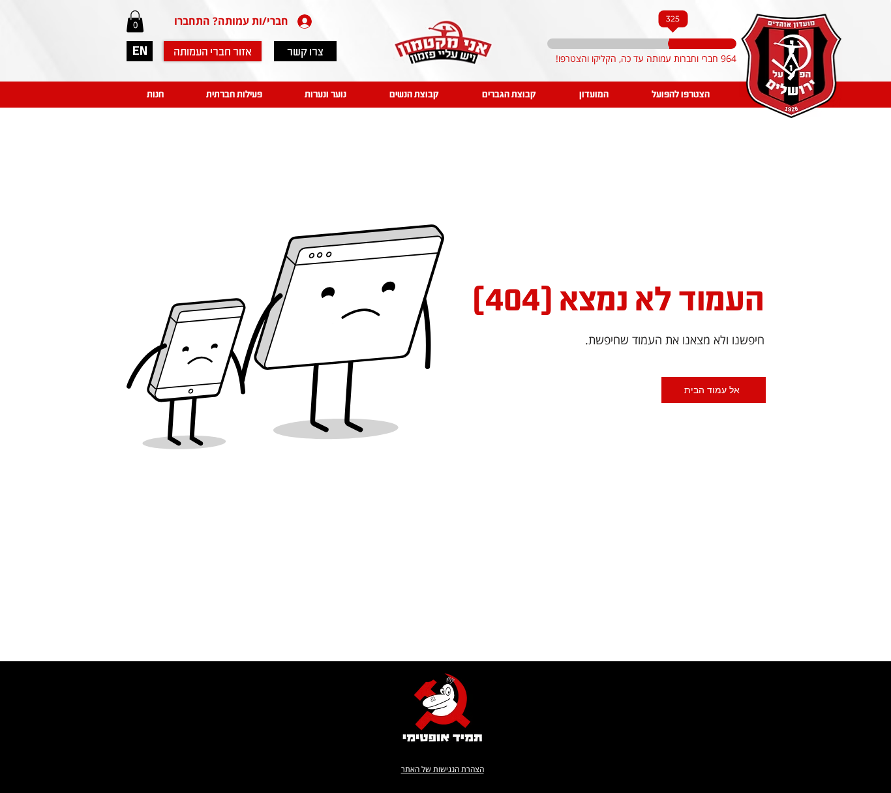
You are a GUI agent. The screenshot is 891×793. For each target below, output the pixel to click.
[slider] (668, 43)
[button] (135, 21)
